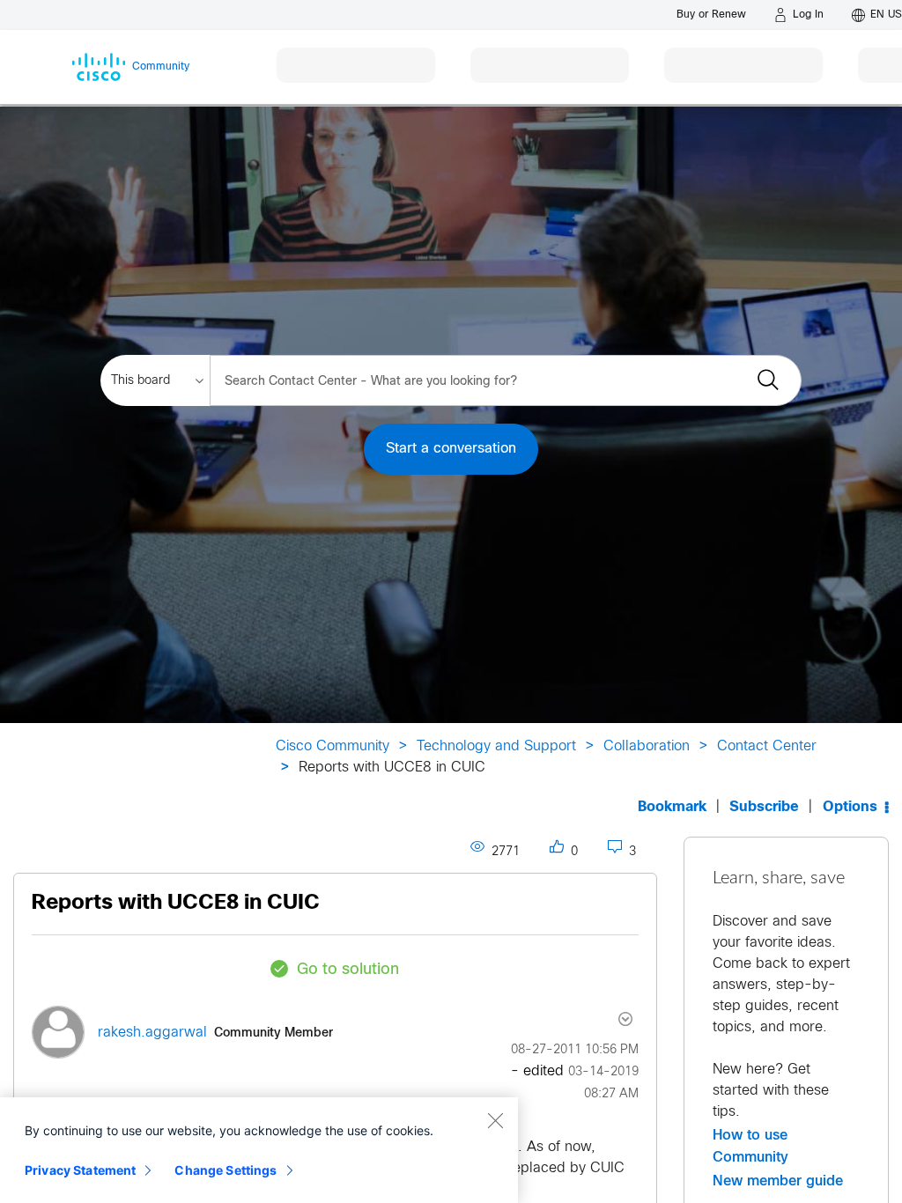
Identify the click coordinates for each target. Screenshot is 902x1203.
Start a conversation (451, 448)
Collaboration (646, 746)
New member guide (778, 1181)
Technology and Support (496, 746)
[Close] (495, 1120)
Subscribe (764, 807)
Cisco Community (332, 746)
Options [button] (850, 807)
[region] (259, 1150)
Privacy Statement (80, 1169)
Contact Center (767, 746)
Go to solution (348, 970)
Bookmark (672, 807)
